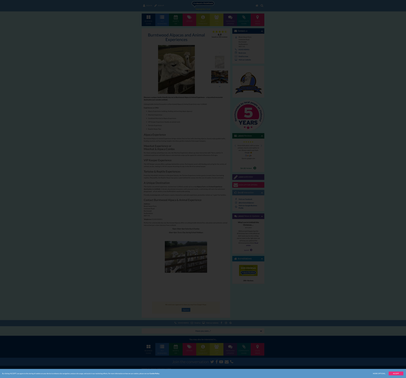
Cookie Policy (154, 373)
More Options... (379, 373)
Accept (396, 373)
